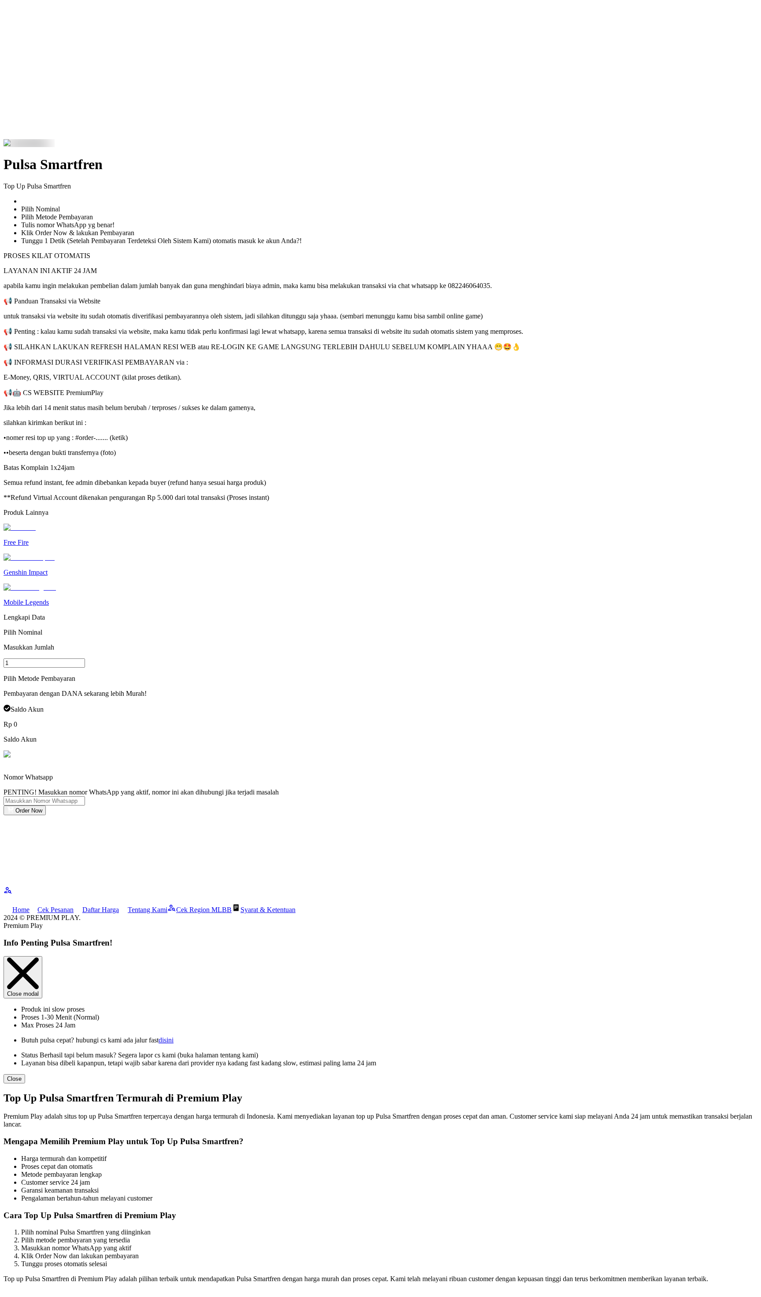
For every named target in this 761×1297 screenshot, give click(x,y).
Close (14, 1078)
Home (21, 909)
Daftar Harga (100, 909)
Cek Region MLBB (204, 909)
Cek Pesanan (55, 909)
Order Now (28, 810)
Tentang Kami (147, 909)
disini (166, 1040)
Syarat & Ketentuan (268, 909)
